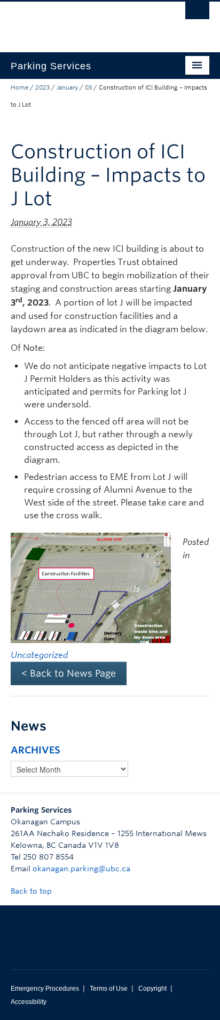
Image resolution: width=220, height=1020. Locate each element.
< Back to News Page (68, 673)
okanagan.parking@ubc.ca (81, 868)
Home (19, 87)
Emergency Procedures (45, 988)
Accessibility (28, 1002)
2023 (42, 87)
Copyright (152, 988)
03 (88, 87)
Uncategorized (39, 655)
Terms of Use (109, 988)
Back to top (32, 891)
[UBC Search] (197, 13)
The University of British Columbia (80, 22)
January (67, 87)
